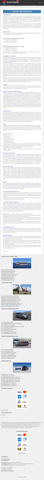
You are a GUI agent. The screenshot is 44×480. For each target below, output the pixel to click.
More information (4, 410)
